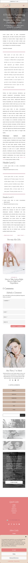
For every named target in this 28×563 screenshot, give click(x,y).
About (14, 390)
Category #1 (10, 27)
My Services (14, 423)
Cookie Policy (10, 561)
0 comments (18, 27)
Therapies (14, 398)
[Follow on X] (13, 380)
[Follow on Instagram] (15, 380)
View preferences (14, 558)
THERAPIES (14, 511)
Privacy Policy (16, 561)
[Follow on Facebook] (10, 380)
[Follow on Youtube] (19, 524)
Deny (14, 554)
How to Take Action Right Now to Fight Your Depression (14, 281)
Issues (14, 402)
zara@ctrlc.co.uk (11, 25)
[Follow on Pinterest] (18, 380)
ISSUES (14, 513)
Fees (14, 405)
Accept (14, 550)
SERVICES (14, 509)
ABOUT (14, 507)
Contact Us (14, 1)
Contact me (14, 445)
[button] (26, 536)
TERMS (14, 533)
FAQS (14, 409)
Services (14, 394)
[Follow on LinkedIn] (14, 524)
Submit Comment (17, 326)
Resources (14, 434)
